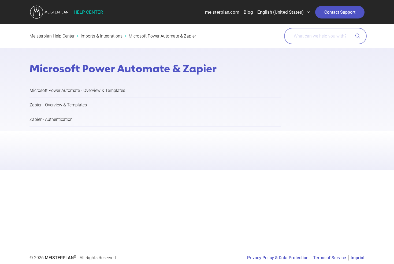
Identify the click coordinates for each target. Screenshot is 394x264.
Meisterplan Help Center (52, 36)
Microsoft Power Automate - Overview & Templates (77, 90)
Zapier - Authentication (51, 119)
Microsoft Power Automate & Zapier (162, 36)
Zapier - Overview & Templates (58, 104)
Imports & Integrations (101, 36)
